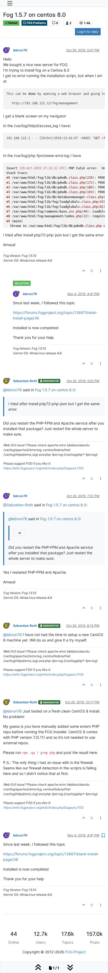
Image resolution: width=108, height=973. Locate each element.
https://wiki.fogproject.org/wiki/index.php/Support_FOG (43, 468)
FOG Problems (36, 23)
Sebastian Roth (25, 381)
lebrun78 (20, 50)
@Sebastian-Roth (18, 505)
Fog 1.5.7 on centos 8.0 (55, 390)
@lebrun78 (12, 390)
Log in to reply (87, 32)
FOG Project (75, 952)
